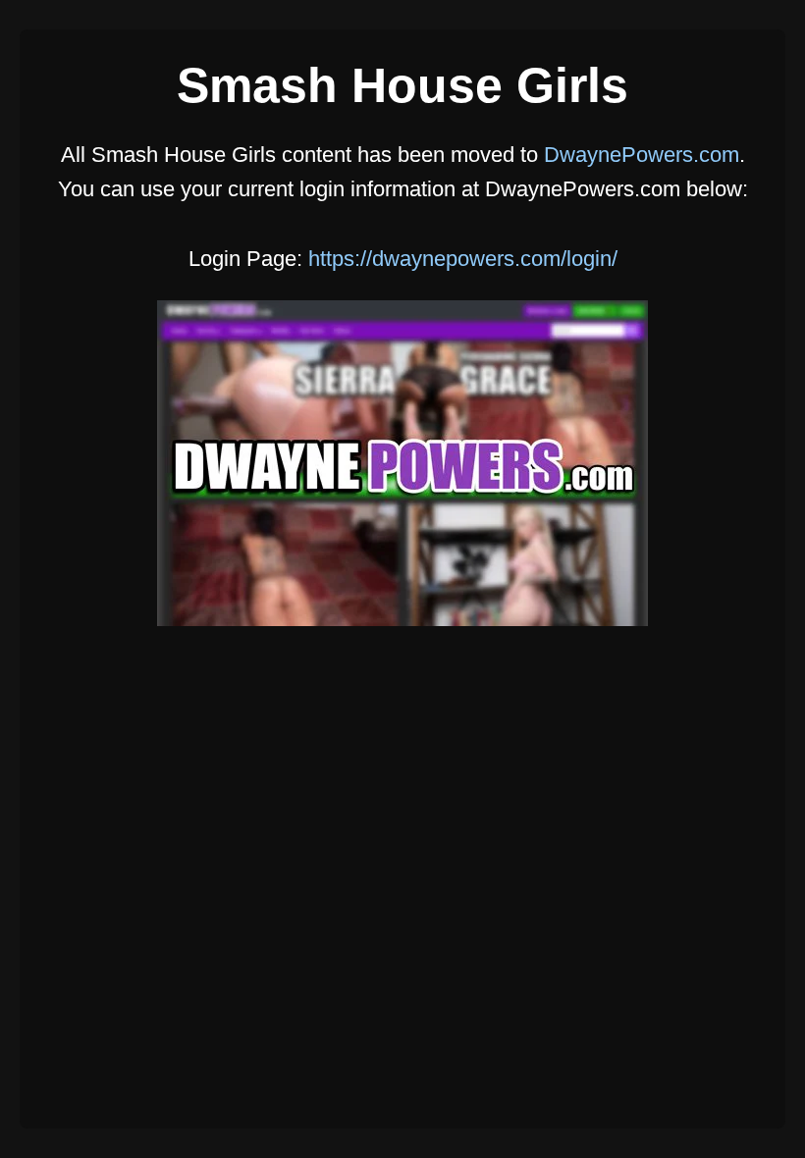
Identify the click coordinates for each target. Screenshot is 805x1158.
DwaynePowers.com (641, 154)
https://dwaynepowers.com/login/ (462, 258)
